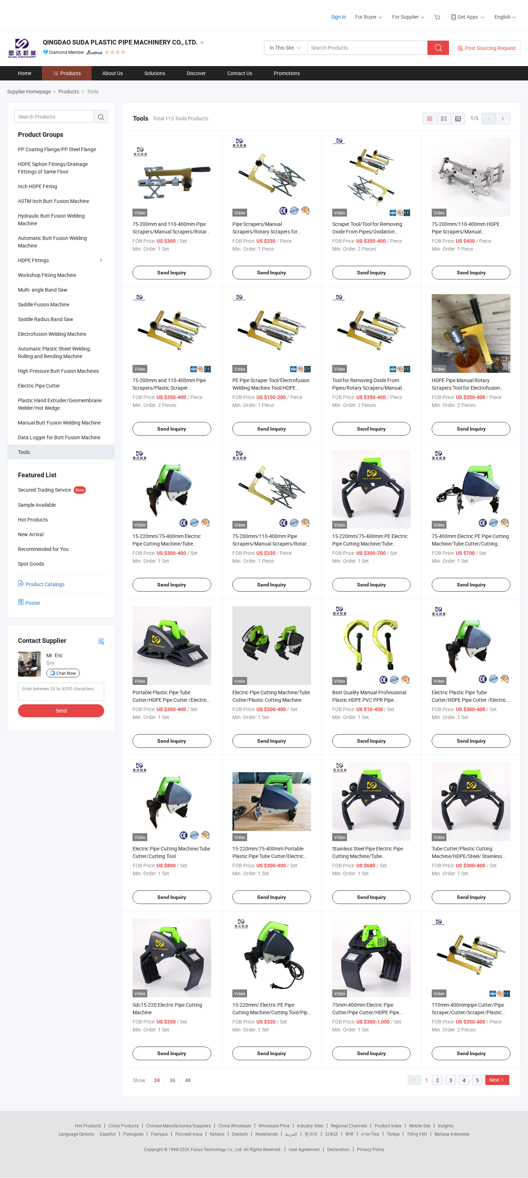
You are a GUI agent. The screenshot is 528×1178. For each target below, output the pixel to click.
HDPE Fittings (33, 260)
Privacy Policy (370, 1149)
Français (159, 1134)
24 (157, 1080)
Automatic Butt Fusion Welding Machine (52, 242)
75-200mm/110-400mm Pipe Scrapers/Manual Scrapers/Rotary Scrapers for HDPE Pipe (270, 544)
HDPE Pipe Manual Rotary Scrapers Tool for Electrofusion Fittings (466, 388)
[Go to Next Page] (503, 118)
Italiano (217, 1134)
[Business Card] (101, 641)
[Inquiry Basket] (438, 16)
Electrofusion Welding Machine (52, 333)
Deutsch (240, 1134)
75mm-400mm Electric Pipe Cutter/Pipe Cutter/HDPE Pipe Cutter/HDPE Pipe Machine (365, 1012)
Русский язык (188, 1134)
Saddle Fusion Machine (43, 304)
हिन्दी (349, 1134)
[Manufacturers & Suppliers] (53, 14)
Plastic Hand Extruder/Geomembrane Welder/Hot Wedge (60, 404)
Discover (196, 73)
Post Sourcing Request (490, 48)
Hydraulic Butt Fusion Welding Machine (51, 219)
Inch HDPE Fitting (37, 186)
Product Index (388, 1125)
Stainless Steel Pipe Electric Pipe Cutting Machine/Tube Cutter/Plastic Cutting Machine (367, 856)
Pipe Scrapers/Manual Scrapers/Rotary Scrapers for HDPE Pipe (265, 231)
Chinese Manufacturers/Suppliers (178, 1125)
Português (133, 1134)
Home (24, 73)
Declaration (338, 1149)
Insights (445, 1125)
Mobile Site (419, 1125)
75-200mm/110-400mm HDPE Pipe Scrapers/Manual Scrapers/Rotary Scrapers (466, 231)
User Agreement (304, 1149)
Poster (33, 602)
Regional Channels (349, 1125)
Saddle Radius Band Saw (45, 319)
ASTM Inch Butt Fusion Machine (53, 201)
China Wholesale (234, 1125)
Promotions (287, 73)
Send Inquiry (171, 272)
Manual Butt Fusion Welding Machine (59, 422)
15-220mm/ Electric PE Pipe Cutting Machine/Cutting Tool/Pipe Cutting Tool (271, 1012)
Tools (24, 452)
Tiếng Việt (417, 1134)
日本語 (331, 1134)
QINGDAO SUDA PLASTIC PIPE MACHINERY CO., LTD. (120, 42)
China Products (123, 1125)
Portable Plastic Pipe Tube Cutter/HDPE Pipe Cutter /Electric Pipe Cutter (170, 700)
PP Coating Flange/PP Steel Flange (57, 149)
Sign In (338, 16)
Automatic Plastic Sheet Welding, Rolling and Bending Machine (54, 352)
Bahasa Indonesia (452, 1134)
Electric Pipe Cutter (39, 385)
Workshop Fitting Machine (47, 275)
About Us (112, 73)
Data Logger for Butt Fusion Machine (59, 437)
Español (108, 1134)
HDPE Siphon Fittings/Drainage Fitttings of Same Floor (53, 168)
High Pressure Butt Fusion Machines (58, 370)
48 (188, 1080)
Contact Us (239, 73)
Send (61, 710)
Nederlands (266, 1134)
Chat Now (66, 673)
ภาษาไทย (370, 1134)
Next (494, 1079)
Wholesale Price (274, 1125)
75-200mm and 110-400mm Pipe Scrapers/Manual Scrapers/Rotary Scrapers (171, 231)
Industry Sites (310, 1125)
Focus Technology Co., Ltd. (217, 1149)
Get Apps (468, 16)
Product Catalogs (45, 584)
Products (70, 73)
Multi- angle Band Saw (43, 289)
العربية (291, 1134)
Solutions (154, 73)
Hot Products (88, 1125)
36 (172, 1080)
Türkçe (393, 1134)
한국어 (311, 1134)
